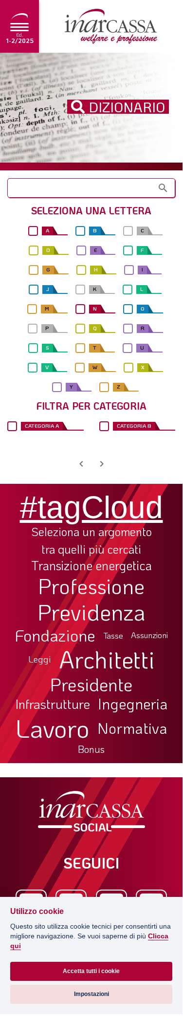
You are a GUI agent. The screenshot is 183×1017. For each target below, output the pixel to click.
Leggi (39, 659)
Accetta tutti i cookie (91, 971)
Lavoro (53, 728)
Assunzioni (149, 635)
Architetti (107, 659)
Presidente (91, 684)
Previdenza (91, 612)
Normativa (132, 728)
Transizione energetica (91, 565)
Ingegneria (132, 704)
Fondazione (55, 635)
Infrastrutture (52, 704)
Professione (91, 586)
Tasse (113, 635)
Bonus (91, 749)
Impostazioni (91, 994)
